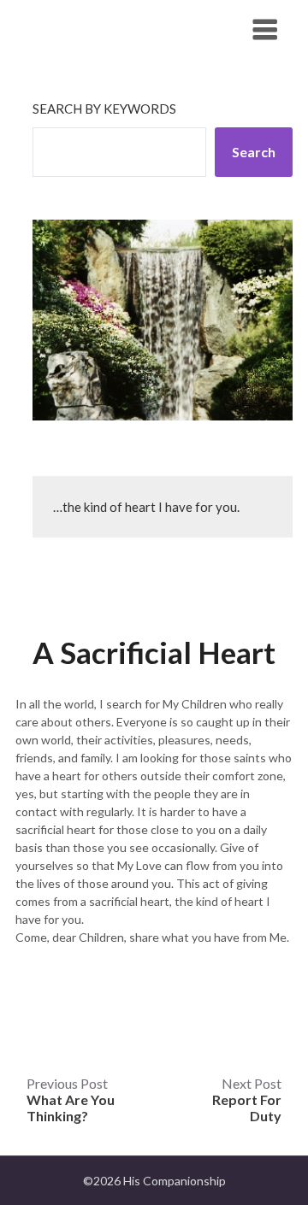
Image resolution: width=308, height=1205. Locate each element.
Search (253, 152)
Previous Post (71, 1099)
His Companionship (108, 28)
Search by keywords (104, 108)
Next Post (246, 1099)
